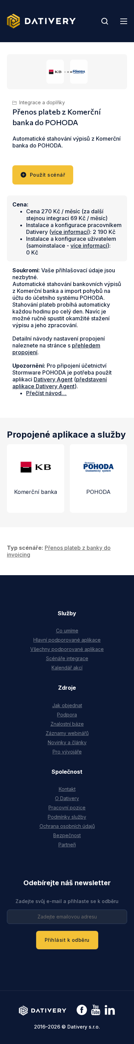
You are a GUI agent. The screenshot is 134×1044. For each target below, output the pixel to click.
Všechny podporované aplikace (67, 649)
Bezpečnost (67, 835)
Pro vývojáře (67, 752)
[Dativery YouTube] (95, 1010)
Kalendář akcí (67, 668)
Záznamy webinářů (67, 733)
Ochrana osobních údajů (67, 826)
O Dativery (67, 798)
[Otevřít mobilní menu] (123, 21)
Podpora (67, 714)
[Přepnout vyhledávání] (104, 21)
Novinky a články (67, 742)
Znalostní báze (67, 724)
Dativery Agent (53, 379)
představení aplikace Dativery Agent (59, 383)
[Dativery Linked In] (109, 1010)
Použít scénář (47, 175)
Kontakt (67, 789)
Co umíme (67, 630)
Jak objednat (67, 705)
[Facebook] (82, 1011)
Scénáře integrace (67, 658)
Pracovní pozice (67, 807)
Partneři (67, 844)
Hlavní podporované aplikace (67, 640)
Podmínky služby (67, 817)
